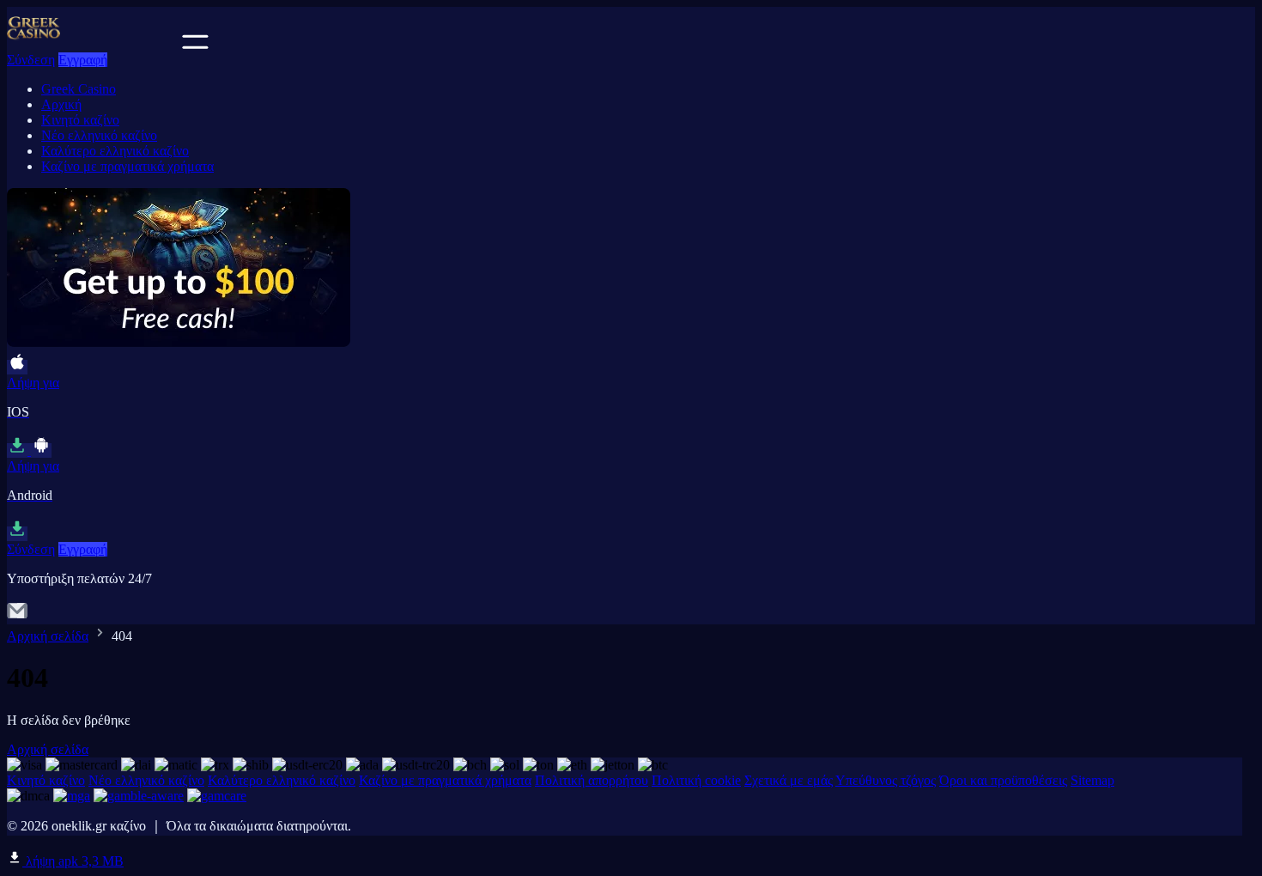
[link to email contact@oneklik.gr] (17, 616)
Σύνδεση (31, 59)
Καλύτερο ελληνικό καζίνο (115, 150)
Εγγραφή (82, 59)
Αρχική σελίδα (47, 636)
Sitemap (1092, 780)
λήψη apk (73, 861)
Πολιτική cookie (696, 780)
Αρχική (61, 104)
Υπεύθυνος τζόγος (885, 780)
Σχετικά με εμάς (788, 780)
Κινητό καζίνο (80, 120)
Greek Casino (78, 89)
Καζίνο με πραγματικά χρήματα (127, 166)
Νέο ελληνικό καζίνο (99, 135)
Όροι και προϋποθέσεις (1003, 780)
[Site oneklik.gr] (93, 44)
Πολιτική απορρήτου (591, 780)
